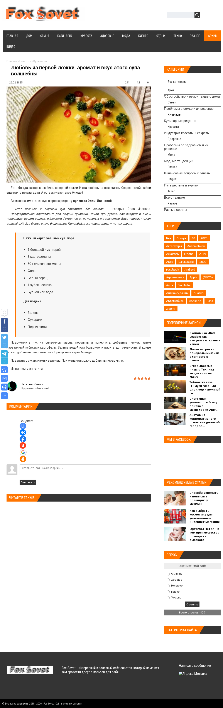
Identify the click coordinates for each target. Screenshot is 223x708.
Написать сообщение (195, 665)
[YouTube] (36, 688)
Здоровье (174, 139)
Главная (12, 61)
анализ (199, 293)
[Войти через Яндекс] (23, 445)
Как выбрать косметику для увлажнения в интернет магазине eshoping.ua (204, 518)
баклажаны (186, 261)
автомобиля (196, 246)
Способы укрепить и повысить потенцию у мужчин (203, 498)
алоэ (169, 285)
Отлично (176, 573)
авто (169, 261)
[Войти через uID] (23, 426)
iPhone (189, 254)
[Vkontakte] (11, 688)
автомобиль (175, 300)
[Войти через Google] (23, 452)
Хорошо (176, 579)
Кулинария (40, 61)
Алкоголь (172, 254)
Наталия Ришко (31, 384)
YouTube (184, 285)
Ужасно (176, 597)
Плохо (175, 591)
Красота (173, 127)
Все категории (177, 82)
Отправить (28, 482)
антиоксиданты (177, 293)
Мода (171, 155)
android (189, 269)
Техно (171, 191)
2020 (202, 261)
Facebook (172, 269)
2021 (204, 238)
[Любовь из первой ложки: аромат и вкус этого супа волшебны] (4, 369)
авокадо (195, 300)
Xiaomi (170, 308)
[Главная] (43, 18)
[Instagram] (45, 688)
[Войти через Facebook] (23, 439)
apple (193, 277)
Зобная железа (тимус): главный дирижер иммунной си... (205, 387)
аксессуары (174, 246)
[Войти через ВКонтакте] (23, 432)
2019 (202, 254)
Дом (171, 90)
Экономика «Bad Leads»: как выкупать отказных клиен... (204, 338)
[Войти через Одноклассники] (23, 459)
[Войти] (205, 15)
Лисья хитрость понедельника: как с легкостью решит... (204, 354)
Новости (25, 61)
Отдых (172, 179)
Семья (172, 102)
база (210, 300)
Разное (172, 203)
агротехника (175, 277)
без (168, 238)
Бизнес (172, 167)
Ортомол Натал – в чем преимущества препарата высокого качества (204, 536)
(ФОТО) (208, 277)
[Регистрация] (216, 15)
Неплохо (177, 585)
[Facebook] (28, 688)
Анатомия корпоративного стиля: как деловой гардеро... (204, 420)
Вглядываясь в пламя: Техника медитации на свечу (201, 371)
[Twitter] (19, 688)
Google (181, 238)
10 (193, 238)
